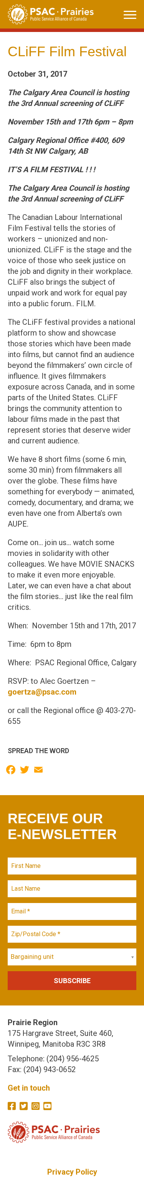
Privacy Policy (72, 1172)
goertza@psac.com (42, 692)
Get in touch (29, 1088)
